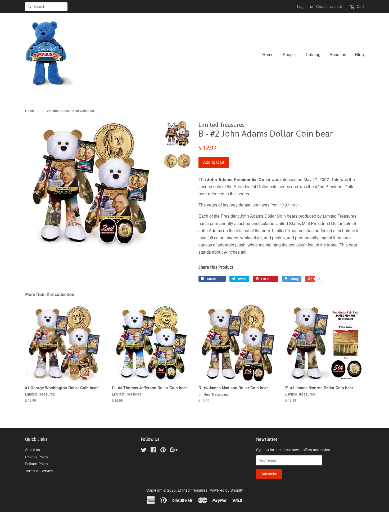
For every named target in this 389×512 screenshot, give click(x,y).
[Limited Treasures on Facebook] (153, 450)
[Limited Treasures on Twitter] (144, 450)
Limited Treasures (192, 490)
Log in (302, 6)
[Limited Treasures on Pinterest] (163, 450)
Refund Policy (36, 463)
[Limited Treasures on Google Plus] (174, 450)
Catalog (313, 54)
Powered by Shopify (226, 490)
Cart (360, 6)
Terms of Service (39, 470)
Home (268, 54)
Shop (288, 54)
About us (337, 54)
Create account (329, 6)
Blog (359, 54)
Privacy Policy (36, 456)
